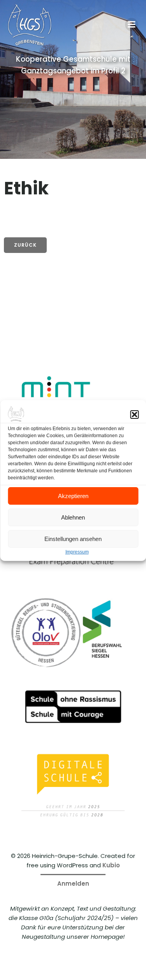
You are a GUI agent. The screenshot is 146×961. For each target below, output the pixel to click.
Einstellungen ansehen (73, 539)
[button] (134, 414)
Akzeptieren (73, 496)
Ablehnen (73, 517)
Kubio (111, 865)
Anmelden (73, 883)
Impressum (77, 552)
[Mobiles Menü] (131, 24)
